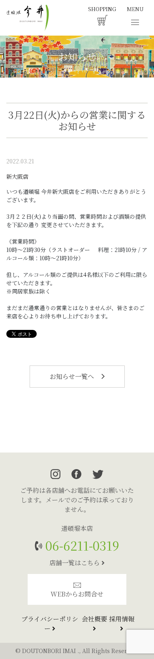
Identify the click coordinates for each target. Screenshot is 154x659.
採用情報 (121, 618)
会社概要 (94, 618)
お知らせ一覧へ (73, 376)
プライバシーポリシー (49, 623)
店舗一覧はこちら (75, 562)
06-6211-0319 (80, 545)
